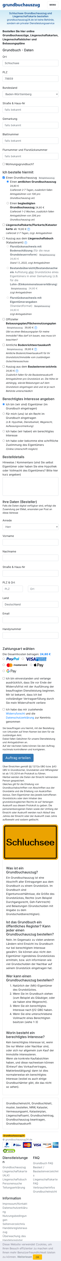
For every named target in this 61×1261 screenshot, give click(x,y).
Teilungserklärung (14, 1187)
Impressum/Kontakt (15, 1203)
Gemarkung (10, 118)
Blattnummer (11, 134)
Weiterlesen (24, 1256)
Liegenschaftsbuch (15, 1179)
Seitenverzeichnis (14, 1224)
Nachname (9, 551)
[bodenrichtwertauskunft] (35, 349)
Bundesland (10, 87)
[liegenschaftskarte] (28, 229)
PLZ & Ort (9, 582)
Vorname (8, 536)
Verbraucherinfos (44, 1187)
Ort (5, 56)
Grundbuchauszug (14, 1167)
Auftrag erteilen (18, 758)
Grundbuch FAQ (43, 1163)
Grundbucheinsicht (45, 1191)
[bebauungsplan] (35, 327)
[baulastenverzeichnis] (17, 370)
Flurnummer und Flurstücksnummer (25, 149)
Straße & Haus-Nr (14, 103)
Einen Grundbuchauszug (30, 177)
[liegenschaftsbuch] (25, 242)
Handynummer (12, 629)
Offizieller (31, 323)
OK (37, 1257)
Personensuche (12, 1183)
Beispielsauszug (46, 178)
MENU (52, 4)
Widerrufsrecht (15, 713)
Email (6, 613)
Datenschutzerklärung (20, 717)
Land (6, 598)
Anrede (7, 520)
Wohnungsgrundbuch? (20, 164)
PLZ (5, 72)
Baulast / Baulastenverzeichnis (45, 1171)
